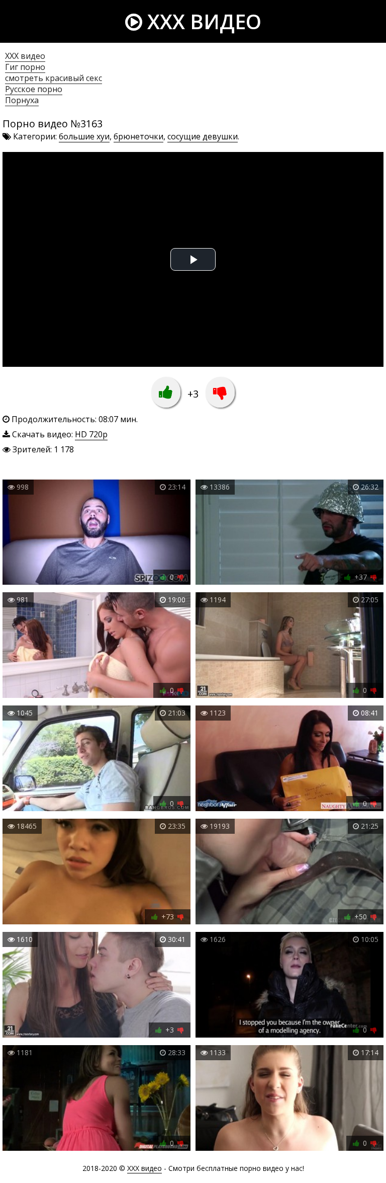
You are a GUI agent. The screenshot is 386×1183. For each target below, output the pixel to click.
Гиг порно (25, 66)
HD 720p (91, 434)
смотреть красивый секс (53, 78)
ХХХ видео (25, 55)
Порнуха (22, 100)
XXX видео (201, 21)
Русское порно (33, 89)
